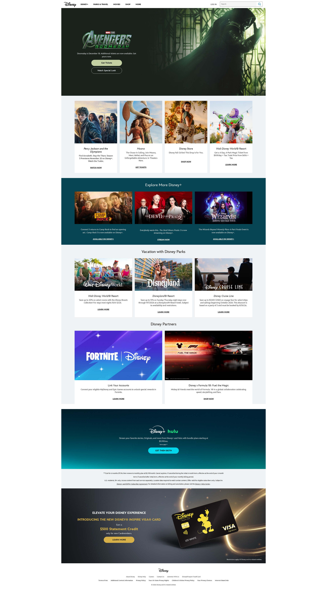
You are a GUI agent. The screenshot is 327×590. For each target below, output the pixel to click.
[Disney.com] (70, 4)
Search (259, 4)
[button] (215, 4)
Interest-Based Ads (222, 580)
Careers (151, 577)
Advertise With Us (173, 577)
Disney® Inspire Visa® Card (191, 577)
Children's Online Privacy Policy (183, 580)
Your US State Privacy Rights (159, 580)
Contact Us (160, 577)
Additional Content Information (122, 580)
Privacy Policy (141, 580)
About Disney (130, 577)
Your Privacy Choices (204, 580)
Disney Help (142, 577)
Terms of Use (103, 580)
